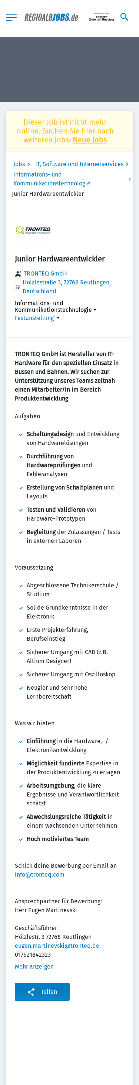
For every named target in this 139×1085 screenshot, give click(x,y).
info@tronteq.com (39, 874)
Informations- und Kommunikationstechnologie (51, 179)
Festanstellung (34, 318)
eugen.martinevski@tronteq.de (57, 945)
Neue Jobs (90, 139)
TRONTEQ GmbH (45, 273)
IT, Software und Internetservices (79, 164)
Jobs (19, 164)
